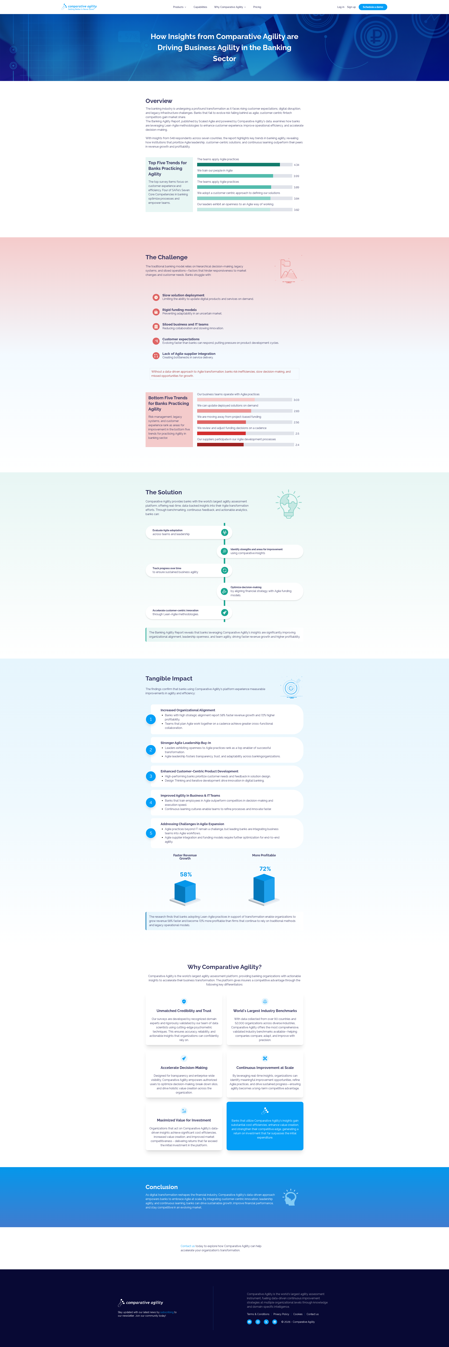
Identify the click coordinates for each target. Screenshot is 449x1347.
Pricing (257, 7)
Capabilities (200, 7)
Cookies (298, 1314)
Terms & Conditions (258, 1314)
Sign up (351, 7)
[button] (180, 7)
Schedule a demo (373, 7)
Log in (340, 7)
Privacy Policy (281, 1314)
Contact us (188, 1246)
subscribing (167, 1312)
